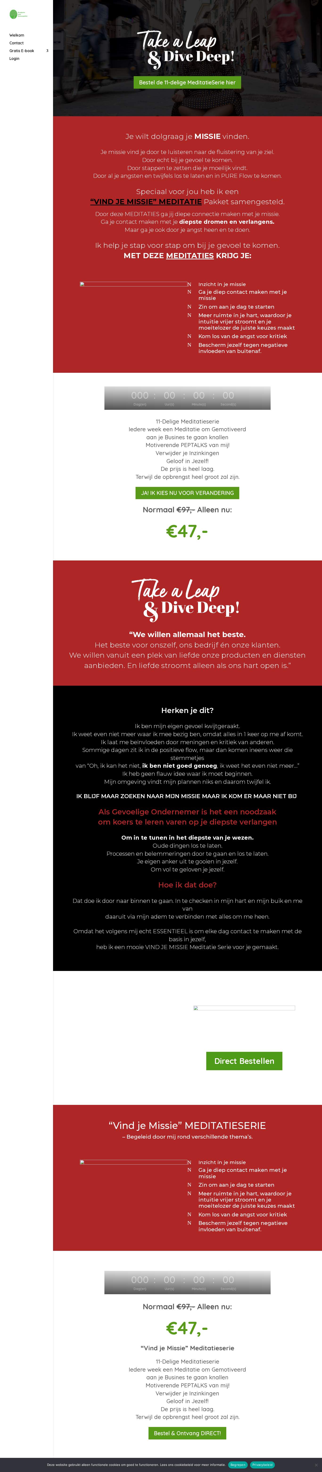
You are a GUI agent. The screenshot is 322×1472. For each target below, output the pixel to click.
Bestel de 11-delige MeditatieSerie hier (187, 82)
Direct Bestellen (244, 1061)
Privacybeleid (262, 1465)
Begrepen (238, 1465)
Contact (16, 43)
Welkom (16, 35)
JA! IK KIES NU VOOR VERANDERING (187, 492)
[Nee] (316, 1465)
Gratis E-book (21, 51)
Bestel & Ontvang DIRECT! (187, 1433)
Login (14, 59)
